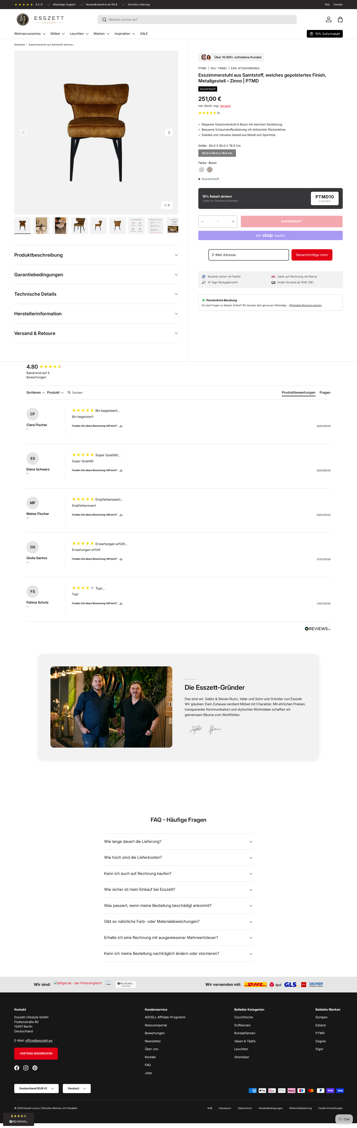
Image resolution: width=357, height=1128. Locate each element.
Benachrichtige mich (312, 255)
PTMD (202, 68)
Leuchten (77, 34)
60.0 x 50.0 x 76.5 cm (217, 153)
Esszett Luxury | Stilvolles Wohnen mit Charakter (50, 1108)
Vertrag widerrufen (36, 1053)
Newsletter (153, 1041)
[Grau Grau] (201, 169)
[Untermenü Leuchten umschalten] (86, 33)
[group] (48, 366)
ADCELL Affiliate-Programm (165, 1017)
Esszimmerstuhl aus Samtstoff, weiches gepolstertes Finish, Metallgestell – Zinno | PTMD (52, 44)
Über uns (151, 1049)
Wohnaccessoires (27, 34)
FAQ (148, 1065)
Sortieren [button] (34, 392)
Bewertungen (155, 1033)
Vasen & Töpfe (245, 1041)
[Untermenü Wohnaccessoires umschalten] (44, 33)
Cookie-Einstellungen (330, 1108)
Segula (320, 1041)
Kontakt (150, 1057)
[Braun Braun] (209, 169)
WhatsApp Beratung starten (305, 305)
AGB (209, 1108)
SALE (144, 34)
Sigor (319, 1049)
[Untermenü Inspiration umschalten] (133, 33)
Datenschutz (245, 1108)
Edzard (320, 1025)
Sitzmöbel (241, 1057)
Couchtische (243, 1017)
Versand (225, 105)
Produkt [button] (54, 392)
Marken (99, 34)
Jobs (148, 1073)
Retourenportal (156, 1025)
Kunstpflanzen (244, 1033)
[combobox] (197, 19)
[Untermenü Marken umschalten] (108, 33)
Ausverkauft (291, 221)
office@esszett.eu (38, 1040)
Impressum (225, 1108)
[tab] (298, 393)
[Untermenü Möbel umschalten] (63, 33)
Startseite (19, 44)
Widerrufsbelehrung (300, 1108)
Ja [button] (120, 425)
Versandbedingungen (270, 1108)
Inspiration (122, 34)
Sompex (321, 1017)
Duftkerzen (242, 1025)
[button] (340, 19)
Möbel (55, 34)
